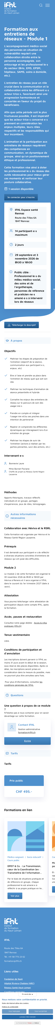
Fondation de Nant (13, 979)
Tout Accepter (41, 1011)
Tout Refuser (14, 1011)
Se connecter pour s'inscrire (21, 197)
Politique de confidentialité (10, 1006)
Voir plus (15, 896)
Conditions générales (14, 992)
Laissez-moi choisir (27, 1017)
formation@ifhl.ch (27, 732)
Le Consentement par (27, 1023)
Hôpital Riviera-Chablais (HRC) (19, 983)
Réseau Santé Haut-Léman (17, 987)
